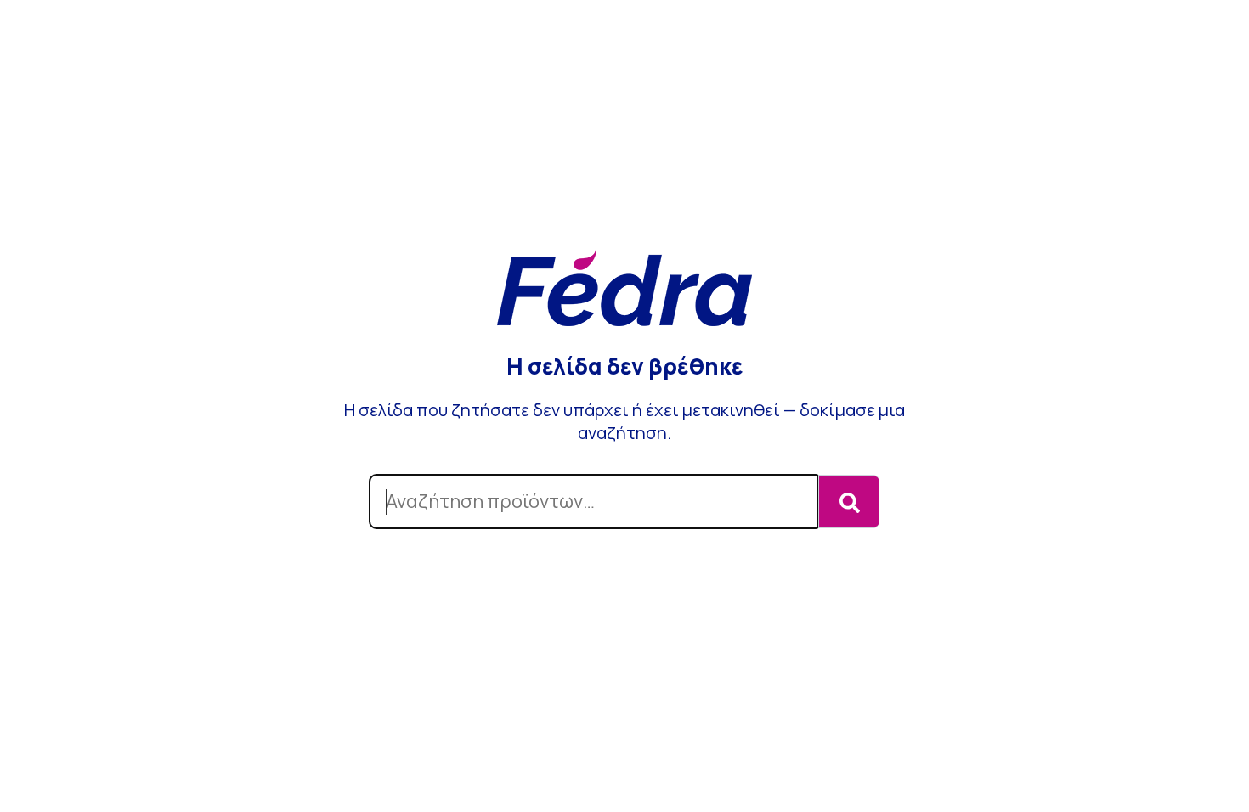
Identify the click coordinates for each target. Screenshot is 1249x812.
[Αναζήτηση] (848, 501)
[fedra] (624, 290)
